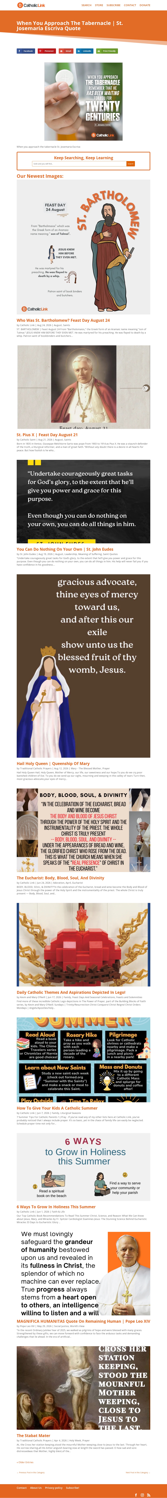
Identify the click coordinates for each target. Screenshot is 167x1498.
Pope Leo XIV (27, 1326)
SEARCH (86, 5)
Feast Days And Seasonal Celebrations (93, 997)
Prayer (106, 768)
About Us (36, 1488)
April (68, 882)
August (58, 325)
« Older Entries (25, 1462)
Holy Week (75, 1440)
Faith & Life (58, 1211)
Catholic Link (27, 325)
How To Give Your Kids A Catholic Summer (57, 1108)
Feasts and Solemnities (129, 997)
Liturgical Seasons (70, 1113)
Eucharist (77, 882)
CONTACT (130, 5)
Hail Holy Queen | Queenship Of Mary (53, 763)
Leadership (70, 554)
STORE (99, 5)
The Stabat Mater (33, 1435)
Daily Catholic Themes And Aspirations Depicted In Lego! (71, 992)
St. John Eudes (28, 554)
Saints (66, 325)
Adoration (58, 882)
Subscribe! (72, 1488)
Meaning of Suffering (90, 554)
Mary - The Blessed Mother (86, 768)
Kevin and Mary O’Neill (32, 997)
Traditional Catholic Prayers (36, 768)
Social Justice (61, 1326)
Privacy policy (53, 1488)
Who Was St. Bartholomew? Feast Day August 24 (63, 320)
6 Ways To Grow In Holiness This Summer (56, 1206)
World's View (77, 1326)
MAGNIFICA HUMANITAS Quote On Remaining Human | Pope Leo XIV (83, 1321)
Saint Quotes (110, 554)
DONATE (145, 5)
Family (67, 997)
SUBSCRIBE (113, 5)
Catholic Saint (28, 439)
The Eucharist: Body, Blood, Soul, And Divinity (60, 878)
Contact (22, 1488)
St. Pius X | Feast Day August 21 (47, 434)
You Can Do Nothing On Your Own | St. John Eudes (65, 549)
